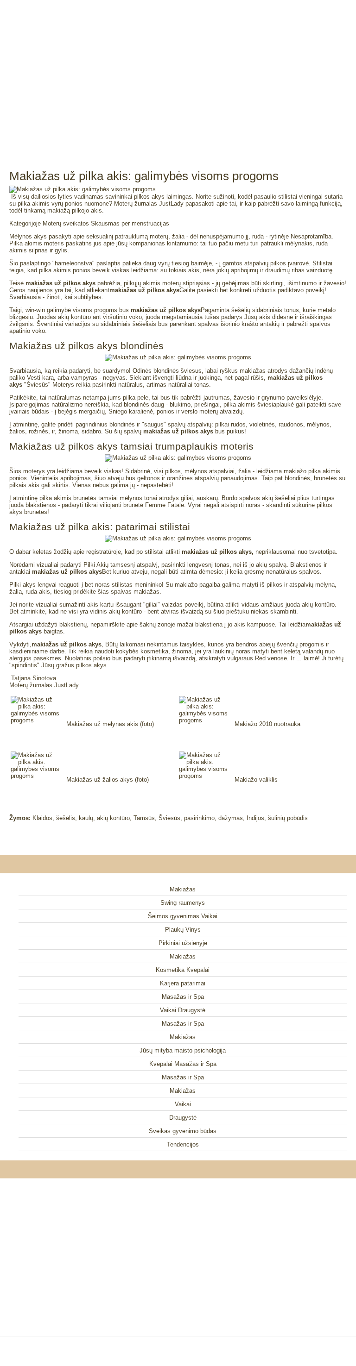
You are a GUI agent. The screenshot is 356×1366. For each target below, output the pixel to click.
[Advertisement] (178, 74)
